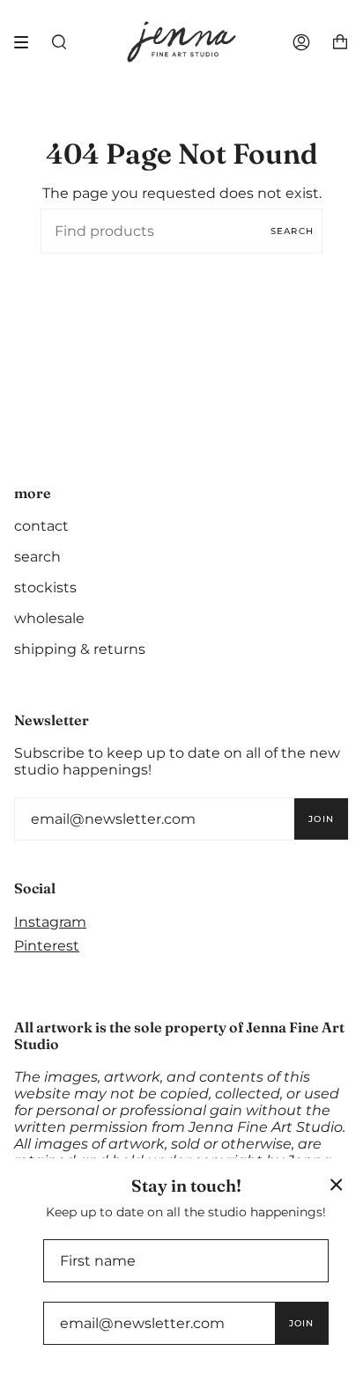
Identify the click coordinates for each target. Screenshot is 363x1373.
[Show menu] (27, 42)
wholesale (49, 618)
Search (292, 231)
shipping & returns (79, 649)
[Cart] (340, 42)
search (37, 556)
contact (41, 526)
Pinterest (46, 945)
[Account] (301, 42)
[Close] (336, 1184)
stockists (45, 587)
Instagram (50, 922)
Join (321, 819)
